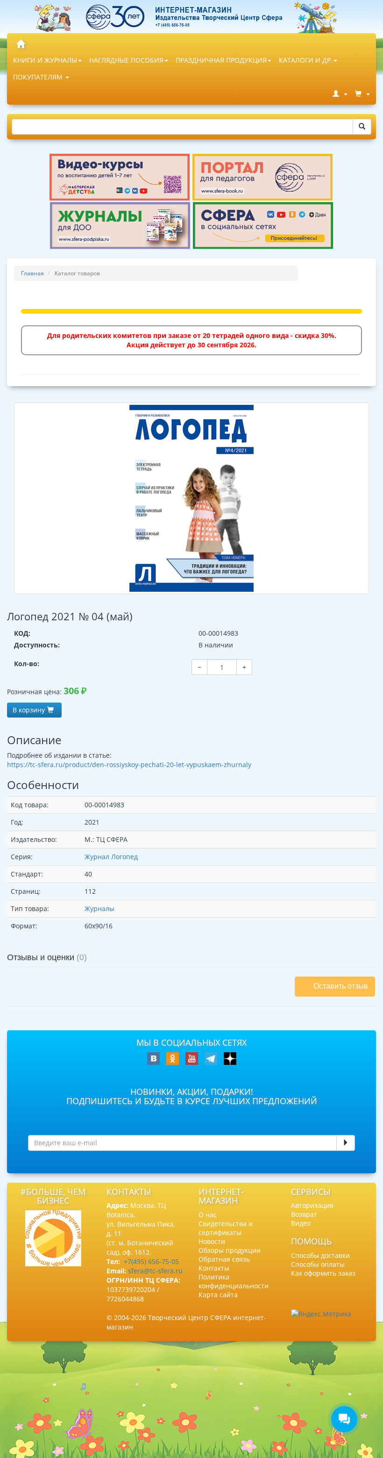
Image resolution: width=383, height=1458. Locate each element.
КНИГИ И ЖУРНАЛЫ (45, 60)
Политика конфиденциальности (234, 1281)
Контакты (214, 1268)
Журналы (99, 908)
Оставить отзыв (340, 986)
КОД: (22, 633)
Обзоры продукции (230, 1250)
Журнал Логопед (111, 856)
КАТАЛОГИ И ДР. (306, 60)
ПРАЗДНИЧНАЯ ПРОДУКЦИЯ (221, 60)
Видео (301, 1223)
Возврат (304, 1214)
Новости (212, 1241)
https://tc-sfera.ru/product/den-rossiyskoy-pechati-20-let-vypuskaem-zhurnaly (129, 764)
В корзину (29, 709)
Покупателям (38, 76)
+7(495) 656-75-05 (151, 1261)
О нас (208, 1214)
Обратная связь (224, 1259)
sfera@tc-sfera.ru (155, 1270)
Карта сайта (218, 1294)
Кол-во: (26, 663)
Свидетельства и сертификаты (226, 1228)
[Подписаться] (345, 1143)
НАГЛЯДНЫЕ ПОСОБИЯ (126, 60)
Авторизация (312, 1205)
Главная (32, 273)
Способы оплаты (318, 1264)
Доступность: (37, 644)
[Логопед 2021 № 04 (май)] (191, 498)
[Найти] (362, 127)
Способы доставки (320, 1255)
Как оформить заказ (323, 1273)
